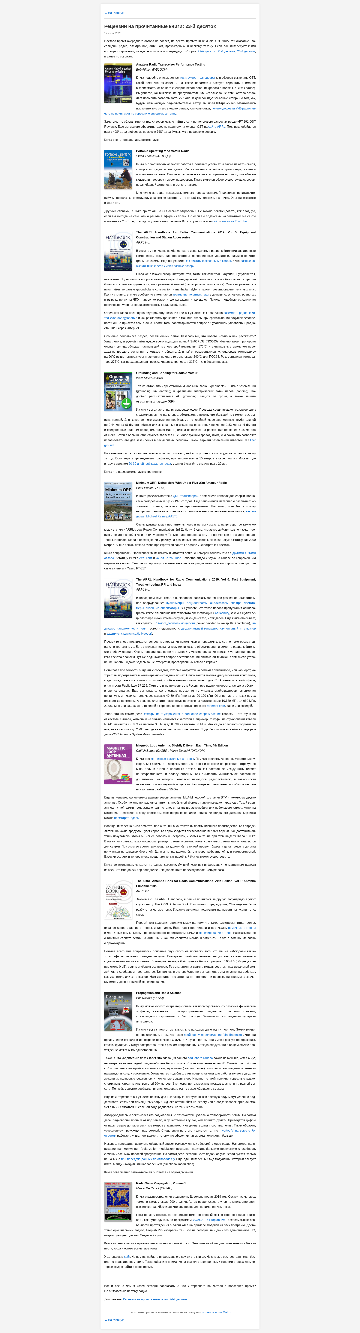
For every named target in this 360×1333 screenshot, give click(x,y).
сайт (215, 221)
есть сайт (145, 558)
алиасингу (222, 613)
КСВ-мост (159, 623)
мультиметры (175, 603)
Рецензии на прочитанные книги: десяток (155, 1299)
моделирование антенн (215, 932)
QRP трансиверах (185, 496)
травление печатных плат (191, 294)
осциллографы (197, 603)
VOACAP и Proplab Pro (209, 1219)
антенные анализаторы (162, 608)
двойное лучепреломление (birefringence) (213, 1034)
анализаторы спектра (225, 603)
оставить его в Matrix (216, 1312)
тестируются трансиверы (197, 77)
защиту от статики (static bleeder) (129, 633)
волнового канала (200, 1058)
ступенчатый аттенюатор (238, 628)
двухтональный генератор (199, 628)
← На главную (114, 12)
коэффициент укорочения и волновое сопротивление (182, 714)
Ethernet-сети (216, 705)
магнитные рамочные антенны (172, 758)
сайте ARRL (216, 126)
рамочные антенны (242, 927)
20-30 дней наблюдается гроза (150, 463)
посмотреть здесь (126, 818)
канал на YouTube (234, 221)
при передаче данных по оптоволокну (148, 1159)
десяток (207, 51)
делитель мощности (181, 623)
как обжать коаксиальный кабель (208, 260)
